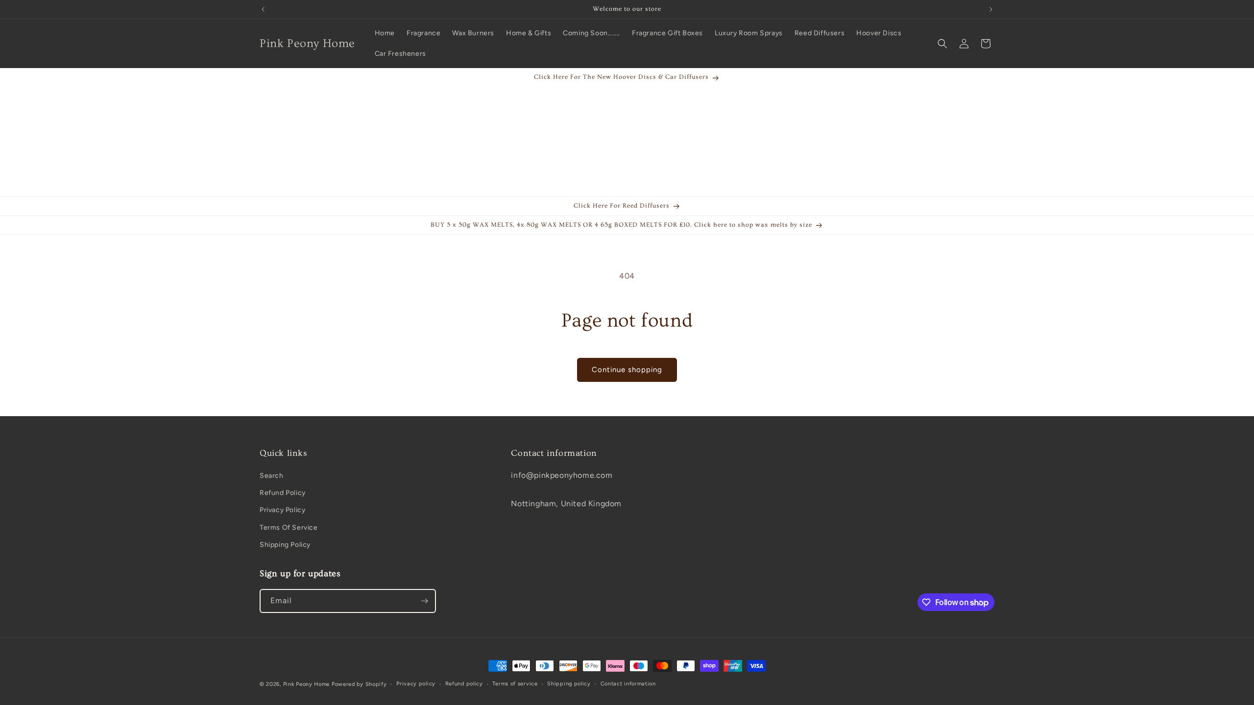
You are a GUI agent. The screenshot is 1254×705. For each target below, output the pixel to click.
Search (272, 475)
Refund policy (464, 684)
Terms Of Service (289, 527)
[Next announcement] (991, 9)
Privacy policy (415, 684)
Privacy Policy (282, 510)
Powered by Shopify (359, 684)
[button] (942, 43)
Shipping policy (569, 684)
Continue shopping (627, 369)
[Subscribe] (424, 601)
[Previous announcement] (263, 9)
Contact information (628, 684)
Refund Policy (283, 493)
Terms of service (514, 684)
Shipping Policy (285, 544)
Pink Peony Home (306, 684)
